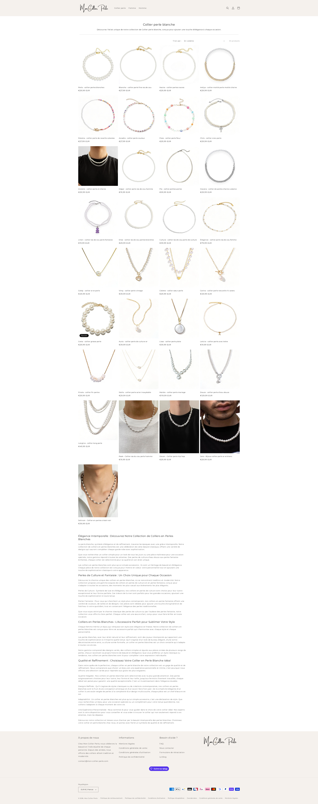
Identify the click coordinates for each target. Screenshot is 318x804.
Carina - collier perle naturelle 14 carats (217, 291)
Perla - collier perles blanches (91, 87)
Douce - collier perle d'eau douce (214, 392)
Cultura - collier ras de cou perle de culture (178, 240)
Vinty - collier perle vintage (131, 291)
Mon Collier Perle (91, 798)
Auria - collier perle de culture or (133, 341)
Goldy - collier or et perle (89, 291)
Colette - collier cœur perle (171, 291)
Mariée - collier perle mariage (172, 392)
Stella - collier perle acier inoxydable (135, 392)
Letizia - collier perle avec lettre (214, 341)
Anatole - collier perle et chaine (92, 189)
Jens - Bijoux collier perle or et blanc (216, 456)
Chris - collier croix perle (210, 138)
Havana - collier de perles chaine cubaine (218, 189)
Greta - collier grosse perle (89, 341)
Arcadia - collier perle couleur (132, 138)
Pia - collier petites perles (170, 189)
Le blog (162, 757)
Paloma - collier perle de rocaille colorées (96, 138)
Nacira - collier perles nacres (171, 87)
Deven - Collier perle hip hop (172, 456)
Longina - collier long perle (90, 443)
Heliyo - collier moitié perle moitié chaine (218, 87)
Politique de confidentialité (131, 757)
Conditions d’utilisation (156, 798)
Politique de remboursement (111, 798)
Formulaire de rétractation (172, 752)
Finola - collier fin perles (88, 392)
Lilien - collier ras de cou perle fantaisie (95, 240)
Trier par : (177, 41)
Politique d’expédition (176, 798)
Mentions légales (127, 744)
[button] (227, 8)
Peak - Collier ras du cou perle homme (135, 456)
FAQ (161, 744)
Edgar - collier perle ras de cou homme (136, 189)
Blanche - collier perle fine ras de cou (135, 87)
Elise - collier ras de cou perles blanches (136, 240)
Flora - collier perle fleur (169, 138)
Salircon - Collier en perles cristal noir (94, 520)
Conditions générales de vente (133, 748)
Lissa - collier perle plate (170, 341)
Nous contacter (166, 748)
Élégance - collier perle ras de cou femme (218, 240)
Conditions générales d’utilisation (134, 752)
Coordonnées (192, 798)
